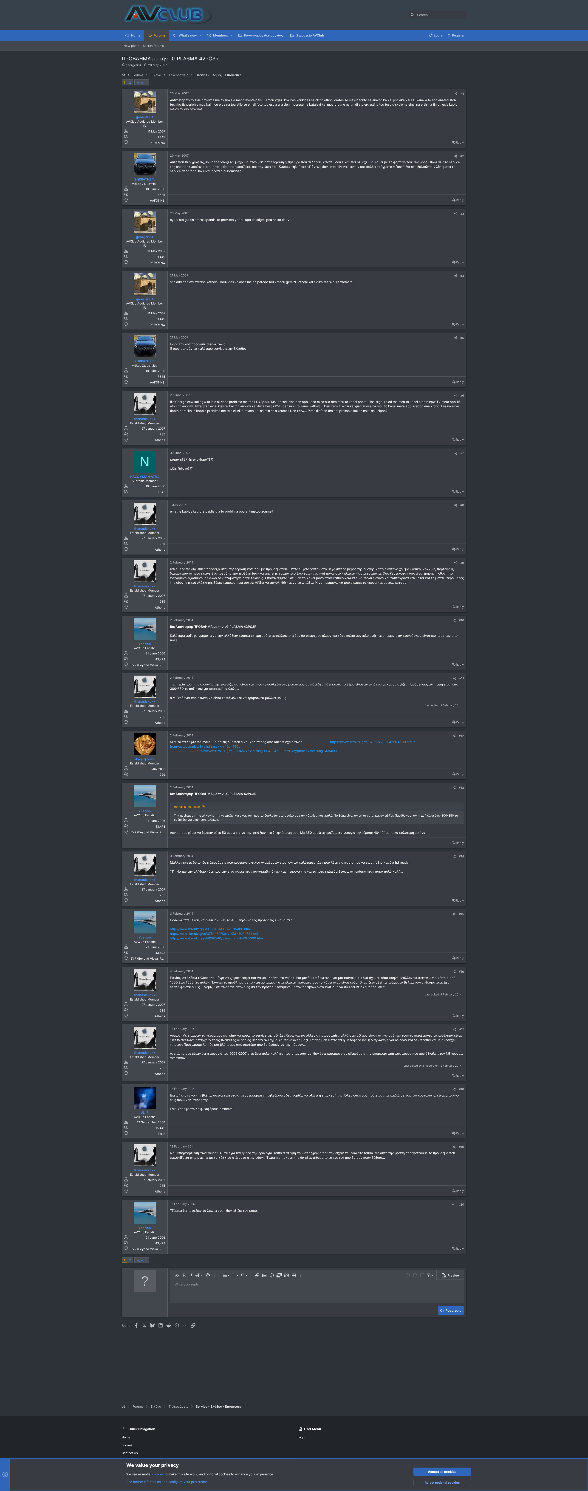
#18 (461, 1089)
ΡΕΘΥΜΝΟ (157, 143)
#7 (462, 453)
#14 (461, 856)
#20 (461, 1204)
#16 (461, 971)
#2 (462, 156)
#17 (461, 1029)
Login (301, 1437)
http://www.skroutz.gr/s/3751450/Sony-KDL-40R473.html (214, 934)
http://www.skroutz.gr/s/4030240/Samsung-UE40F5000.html (216, 938)
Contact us (130, 1453)
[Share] (456, 94)
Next (139, 83)
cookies (158, 1474)
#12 (461, 736)
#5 (462, 338)
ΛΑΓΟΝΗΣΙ (157, 200)
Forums (127, 1445)
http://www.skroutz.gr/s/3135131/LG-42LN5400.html (210, 929)
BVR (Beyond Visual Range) (150, 665)
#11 (461, 678)
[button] (200, 35)
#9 (462, 562)
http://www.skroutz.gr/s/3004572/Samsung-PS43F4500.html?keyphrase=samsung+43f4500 (267, 751)
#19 (461, 1147)
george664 (133, 65)
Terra (161, 1134)
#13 (461, 787)
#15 (461, 914)
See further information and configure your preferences (167, 1482)
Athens (160, 440)
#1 (462, 94)
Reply (460, 142)
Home (126, 1437)
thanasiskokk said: (187, 807)
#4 (462, 276)
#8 (462, 505)
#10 (461, 620)
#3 (462, 213)
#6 (462, 395)
